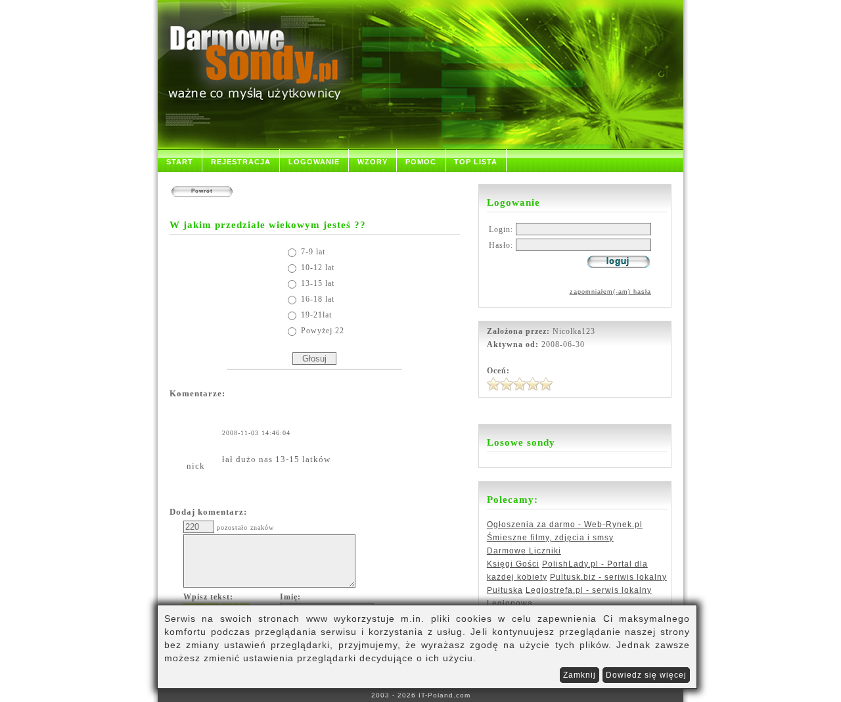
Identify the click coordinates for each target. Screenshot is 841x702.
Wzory (372, 162)
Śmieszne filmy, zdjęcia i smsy (550, 537)
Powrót (202, 191)
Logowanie (314, 162)
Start (179, 162)
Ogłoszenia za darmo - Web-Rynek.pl (565, 524)
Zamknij (579, 675)
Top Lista (475, 162)
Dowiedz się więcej (646, 675)
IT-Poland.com (444, 695)
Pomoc (420, 162)
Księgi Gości (513, 564)
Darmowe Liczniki (524, 550)
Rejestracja (241, 162)
